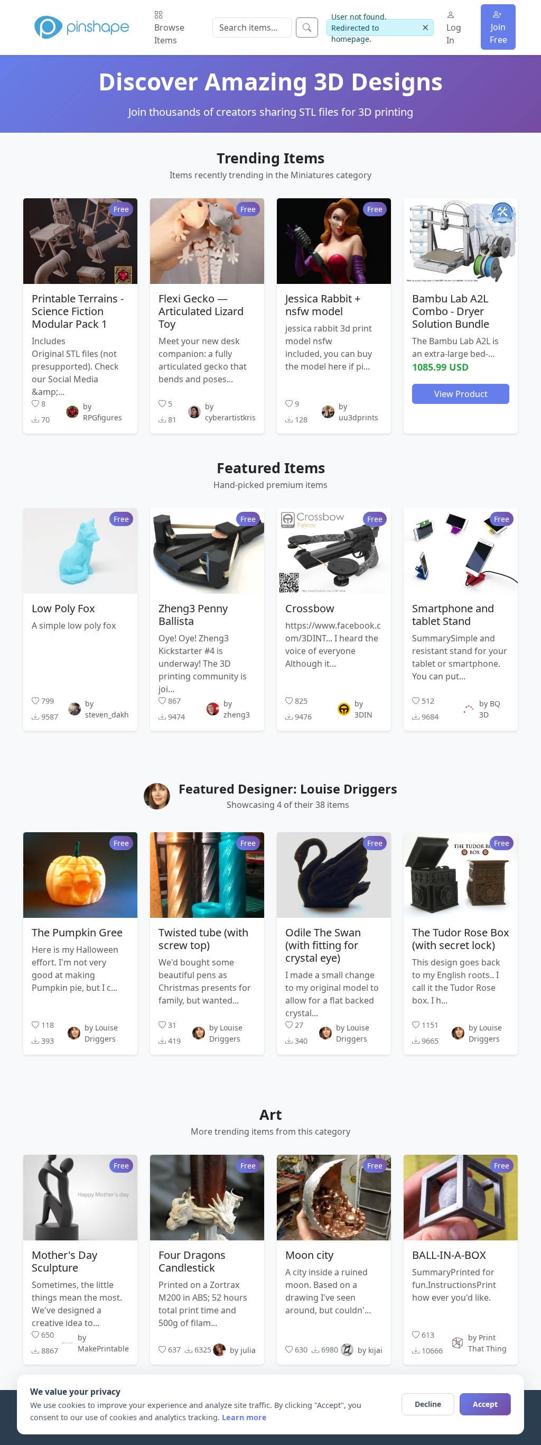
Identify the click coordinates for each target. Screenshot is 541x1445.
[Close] (425, 27)
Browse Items (169, 34)
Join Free (498, 33)
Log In (453, 34)
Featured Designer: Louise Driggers (288, 788)
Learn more (244, 1417)
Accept (485, 1404)
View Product (461, 394)
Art (270, 1114)
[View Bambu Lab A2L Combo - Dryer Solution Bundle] (461, 241)
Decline (428, 1404)
